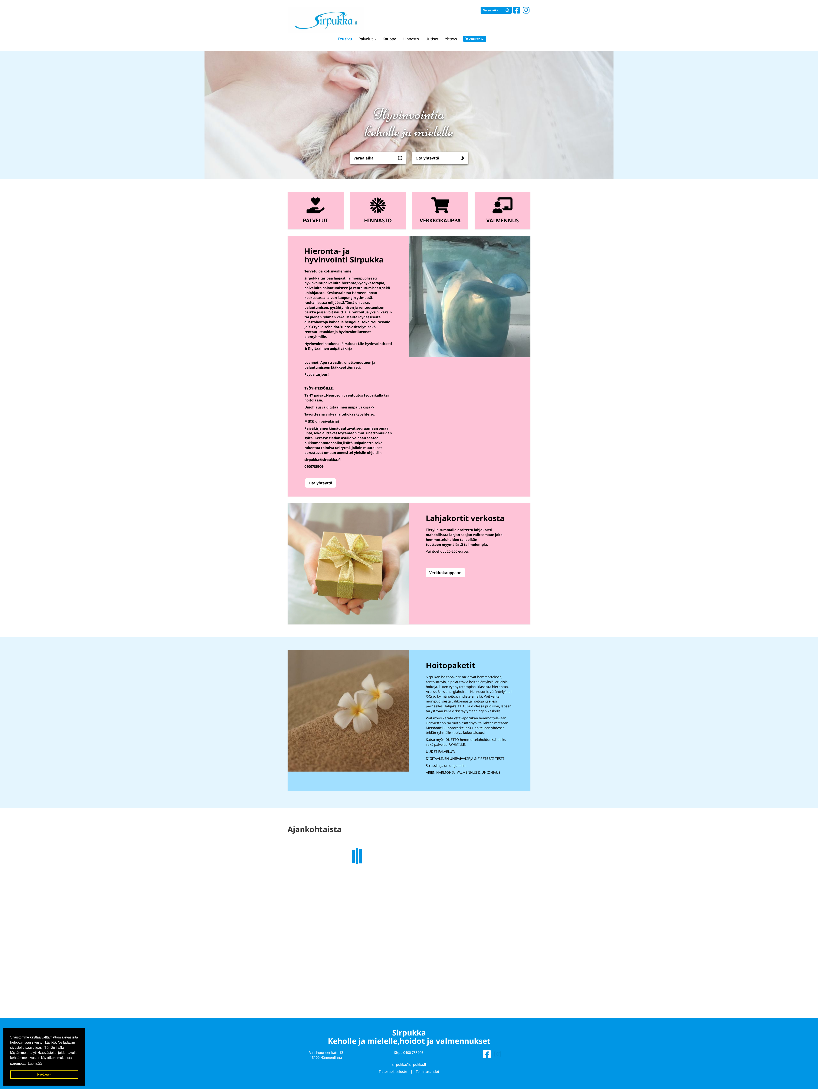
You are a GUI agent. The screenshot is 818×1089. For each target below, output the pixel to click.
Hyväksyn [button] (44, 1074)
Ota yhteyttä (427, 158)
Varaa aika (490, 10)
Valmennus (502, 220)
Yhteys (451, 38)
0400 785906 (413, 1051)
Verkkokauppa (440, 220)
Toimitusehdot (427, 1070)
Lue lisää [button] (35, 1063)
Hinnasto (411, 38)
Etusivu (345, 38)
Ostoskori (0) (476, 39)
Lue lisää (416, 916)
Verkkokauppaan (445, 572)
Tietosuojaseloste (393, 1070)
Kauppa (389, 38)
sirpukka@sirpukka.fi (409, 1063)
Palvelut (366, 38)
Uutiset (432, 38)
